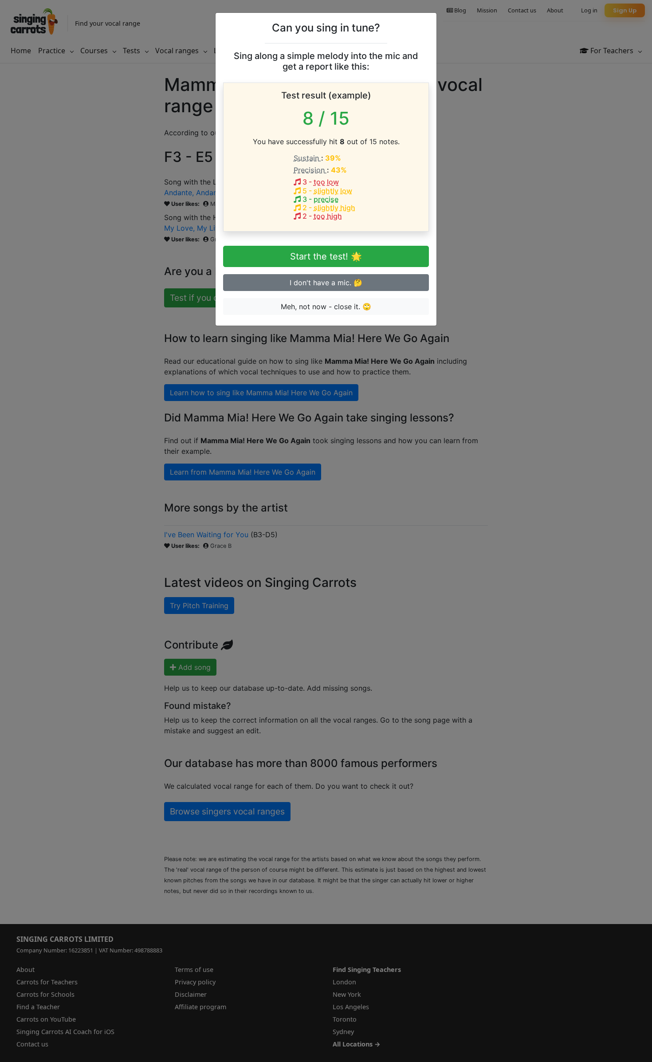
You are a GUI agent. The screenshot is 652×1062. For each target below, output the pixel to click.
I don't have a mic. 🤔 (326, 282)
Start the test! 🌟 (326, 256)
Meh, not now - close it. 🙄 (326, 306)
